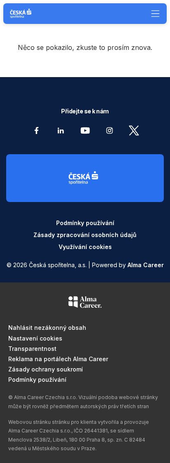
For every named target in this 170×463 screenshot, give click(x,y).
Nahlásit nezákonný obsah (47, 327)
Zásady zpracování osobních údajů (85, 234)
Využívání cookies (85, 246)
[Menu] (152, 13)
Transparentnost (32, 348)
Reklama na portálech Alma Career (58, 358)
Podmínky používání (85, 222)
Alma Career (146, 264)
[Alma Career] (85, 303)
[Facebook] (36, 130)
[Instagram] (109, 130)
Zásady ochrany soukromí (45, 369)
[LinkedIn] (61, 130)
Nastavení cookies (35, 338)
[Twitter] (134, 130)
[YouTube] (85, 130)
